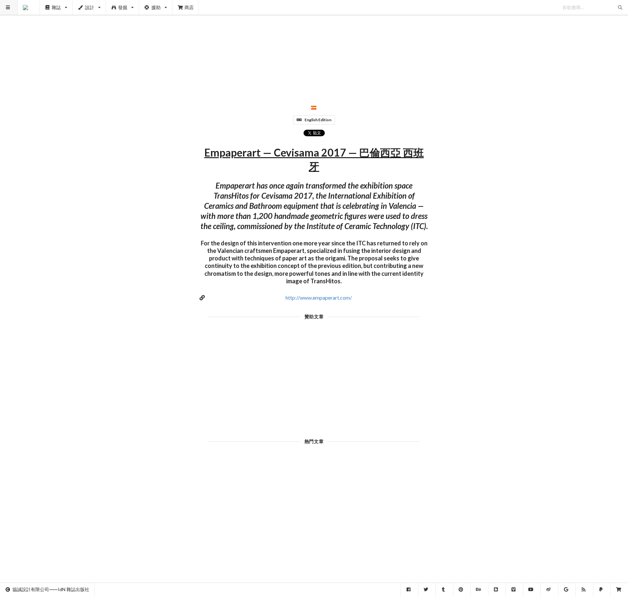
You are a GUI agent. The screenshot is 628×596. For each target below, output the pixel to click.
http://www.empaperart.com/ (319, 297)
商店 (189, 7)
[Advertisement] (314, 45)
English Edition (318, 119)
